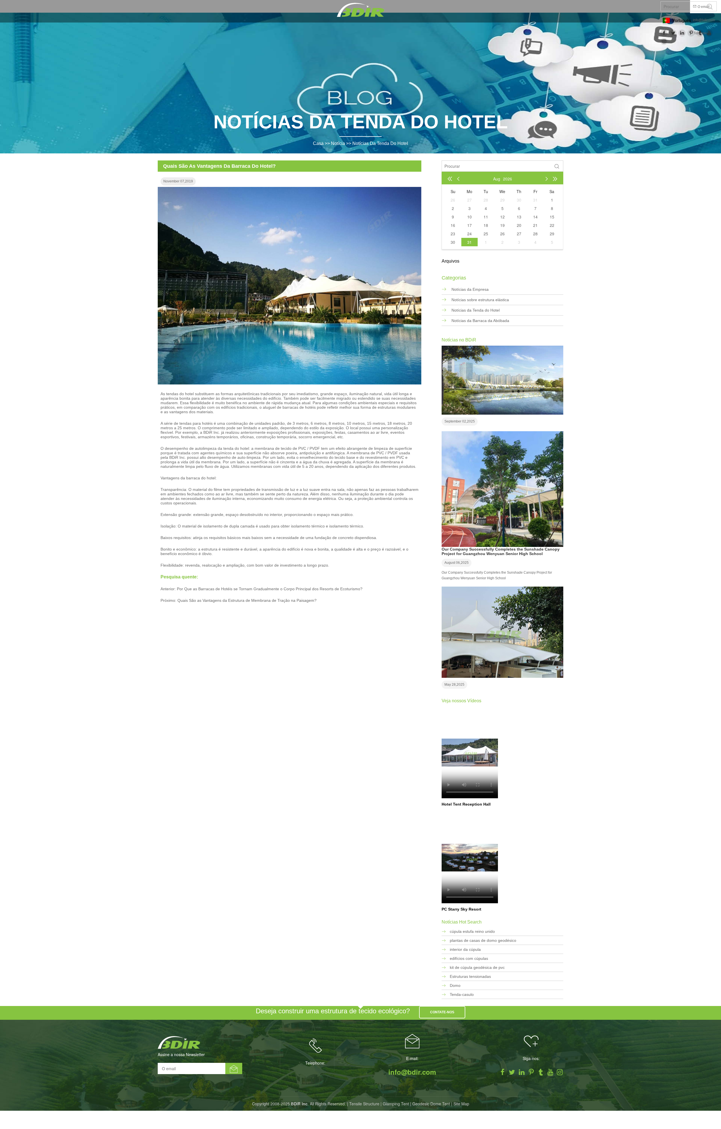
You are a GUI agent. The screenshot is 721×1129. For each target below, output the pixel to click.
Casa (318, 143)
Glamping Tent (396, 1103)
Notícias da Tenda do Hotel (380, 143)
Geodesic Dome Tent (431, 1103)
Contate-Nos (442, 1012)
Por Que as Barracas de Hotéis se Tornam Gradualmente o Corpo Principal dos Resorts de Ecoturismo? (269, 589)
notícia (338, 143)
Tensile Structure (364, 1103)
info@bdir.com (704, 20)
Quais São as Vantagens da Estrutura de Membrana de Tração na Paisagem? (247, 600)
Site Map (461, 1103)
